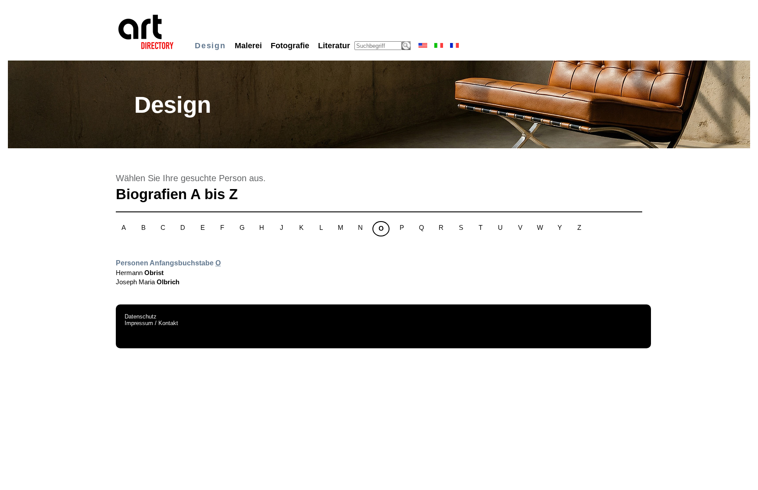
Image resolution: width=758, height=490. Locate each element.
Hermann (140, 272)
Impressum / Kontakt (151, 323)
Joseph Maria (147, 282)
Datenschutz (141, 316)
